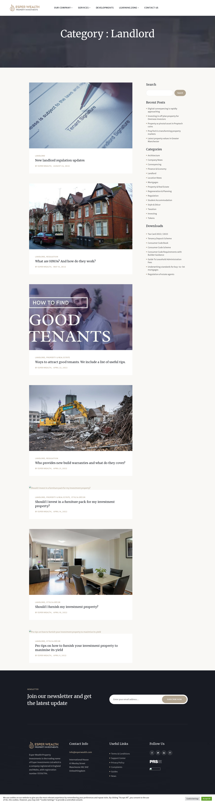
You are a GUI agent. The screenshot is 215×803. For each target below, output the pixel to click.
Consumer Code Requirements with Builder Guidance (165, 253)
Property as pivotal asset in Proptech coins (165, 125)
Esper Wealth (45, 166)
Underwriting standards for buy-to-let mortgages (166, 268)
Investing (152, 213)
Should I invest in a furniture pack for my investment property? (75, 504)
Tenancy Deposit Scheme (160, 238)
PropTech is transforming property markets (164, 132)
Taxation (152, 209)
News (113, 776)
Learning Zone (128, 7)
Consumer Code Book (158, 243)
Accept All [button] (206, 799)
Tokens (151, 218)
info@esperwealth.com (80, 752)
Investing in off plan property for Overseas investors (163, 117)
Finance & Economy (157, 169)
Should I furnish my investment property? (66, 607)
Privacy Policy (117, 762)
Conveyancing (154, 164)
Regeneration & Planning (160, 191)
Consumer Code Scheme (159, 247)
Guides (114, 771)
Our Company (62, 7)
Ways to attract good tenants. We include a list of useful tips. (80, 362)
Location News (155, 178)
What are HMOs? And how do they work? (65, 261)
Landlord (40, 156)
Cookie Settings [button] (193, 799)
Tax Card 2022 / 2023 (158, 234)
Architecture (154, 155)
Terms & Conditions (120, 753)
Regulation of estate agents (161, 274)
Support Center (118, 758)
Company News (155, 160)
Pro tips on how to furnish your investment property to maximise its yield (76, 648)
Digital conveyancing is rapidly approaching (162, 110)
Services (83, 7)
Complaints (116, 767)
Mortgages (153, 182)
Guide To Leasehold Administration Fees (164, 261)
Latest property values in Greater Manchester (163, 140)
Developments (105, 7)
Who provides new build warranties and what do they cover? (80, 463)
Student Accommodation (160, 200)
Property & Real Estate (58, 357)
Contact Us (151, 7)
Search (151, 84)
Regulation (52, 257)
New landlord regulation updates (60, 160)
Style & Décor (78, 497)
